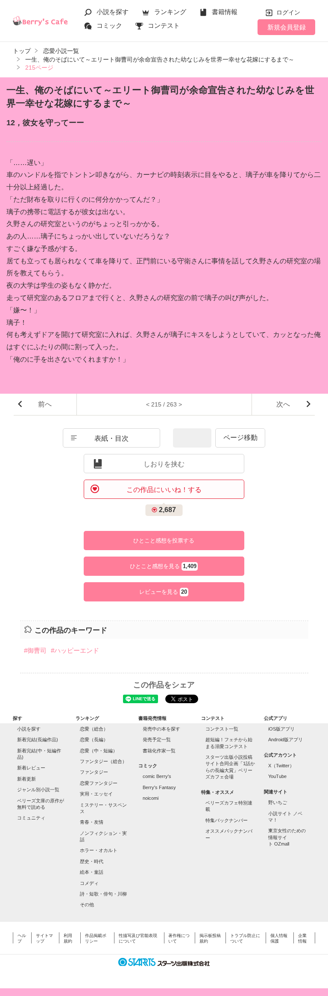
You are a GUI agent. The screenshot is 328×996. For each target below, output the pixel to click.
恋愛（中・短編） (98, 750)
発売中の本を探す (161, 728)
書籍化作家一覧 (159, 750)
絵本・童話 (91, 872)
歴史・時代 (91, 861)
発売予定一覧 (157, 739)
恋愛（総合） (94, 728)
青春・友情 (91, 822)
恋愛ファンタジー (98, 783)
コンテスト (164, 25)
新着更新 (26, 778)
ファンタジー (94, 772)
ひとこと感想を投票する (163, 540)
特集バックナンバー (226, 820)
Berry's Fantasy (159, 787)
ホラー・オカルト (98, 850)
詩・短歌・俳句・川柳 (103, 893)
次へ (283, 404)
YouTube (277, 776)
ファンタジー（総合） (103, 761)
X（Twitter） (281, 765)
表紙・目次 (111, 438)
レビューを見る (163, 592)
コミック (109, 25)
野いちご (277, 802)
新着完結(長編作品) (37, 739)
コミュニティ (31, 817)
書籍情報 (224, 11)
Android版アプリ (285, 739)
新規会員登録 (286, 27)
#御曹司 (35, 650)
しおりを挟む (164, 464)
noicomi (150, 798)
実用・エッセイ (96, 793)
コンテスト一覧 (221, 728)
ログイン (288, 12)
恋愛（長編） (94, 739)
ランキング (170, 11)
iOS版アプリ (281, 728)
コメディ (89, 883)
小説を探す (113, 11)
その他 (87, 904)
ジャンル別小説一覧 (38, 789)
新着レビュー (31, 767)
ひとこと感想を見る (163, 566)
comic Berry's (157, 776)
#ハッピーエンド (75, 650)
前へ (45, 404)
